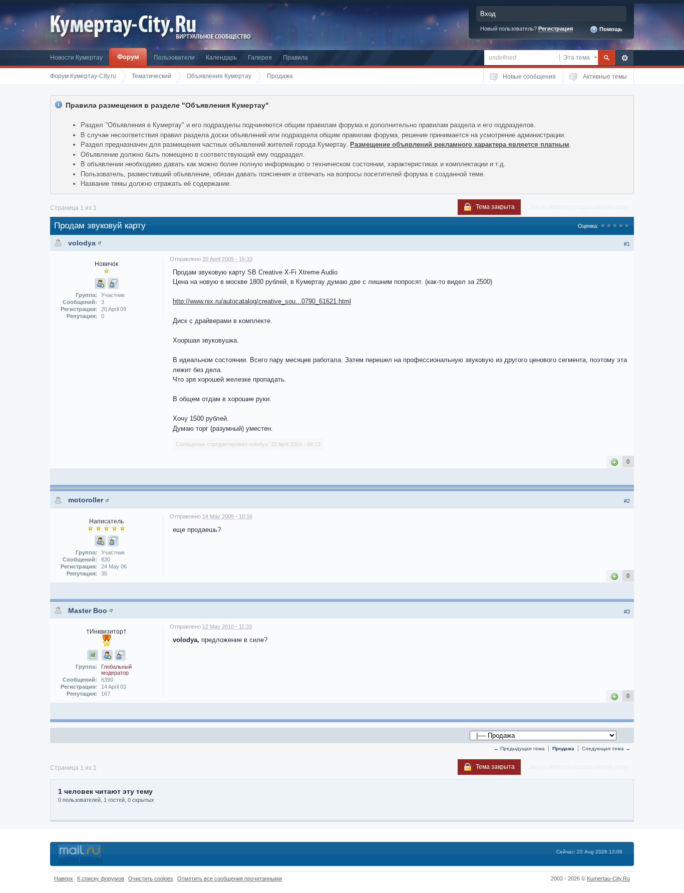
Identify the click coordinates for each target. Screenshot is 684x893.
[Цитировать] (113, 283)
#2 (627, 501)
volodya (82, 243)
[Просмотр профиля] (100, 243)
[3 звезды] (615, 226)
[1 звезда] (603, 226)
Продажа (563, 748)
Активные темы (605, 76)
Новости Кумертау (76, 57)
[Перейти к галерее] (92, 655)
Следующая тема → (606, 748)
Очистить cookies (150, 878)
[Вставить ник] (100, 283)
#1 (627, 244)
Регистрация (555, 29)
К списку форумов (100, 878)
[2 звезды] (609, 226)
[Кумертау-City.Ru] (127, 24)
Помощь (610, 29)
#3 (627, 612)
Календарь (221, 57)
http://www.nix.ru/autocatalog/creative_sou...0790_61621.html (262, 301)
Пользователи (174, 57)
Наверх (63, 878)
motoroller (85, 500)
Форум (128, 57)
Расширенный (624, 58)
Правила (295, 57)
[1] (614, 462)
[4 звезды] (621, 226)
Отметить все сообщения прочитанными (229, 878)
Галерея (260, 57)
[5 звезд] (627, 226)
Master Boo (87, 611)
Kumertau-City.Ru (608, 878)
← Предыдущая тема (519, 748)
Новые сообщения (529, 76)
